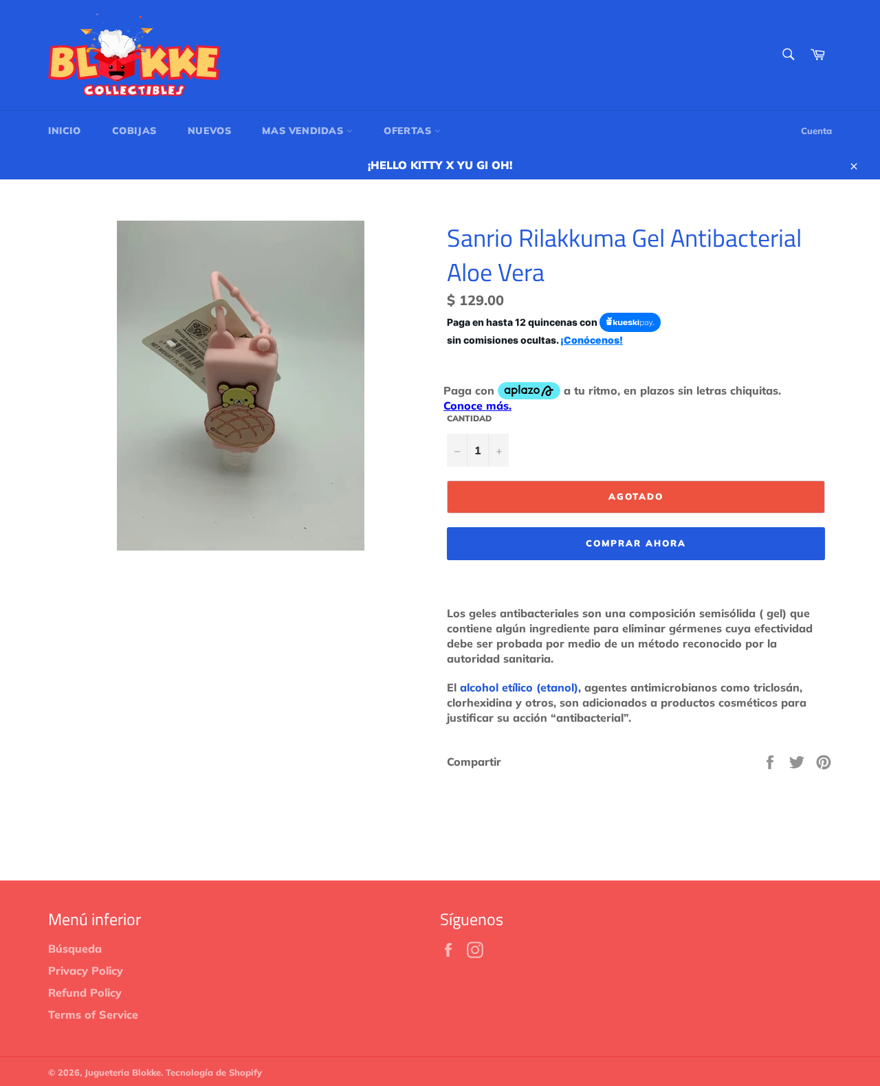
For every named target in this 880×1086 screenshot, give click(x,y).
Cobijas (134, 130)
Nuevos (210, 130)
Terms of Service (93, 1014)
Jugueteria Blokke (123, 1072)
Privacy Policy (85, 970)
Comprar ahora (635, 543)
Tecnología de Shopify (214, 1072)
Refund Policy (85, 992)
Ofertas (409, 130)
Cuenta (816, 130)
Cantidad (469, 418)
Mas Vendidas (304, 130)
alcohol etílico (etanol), (520, 687)
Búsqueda (75, 948)
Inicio (64, 130)
